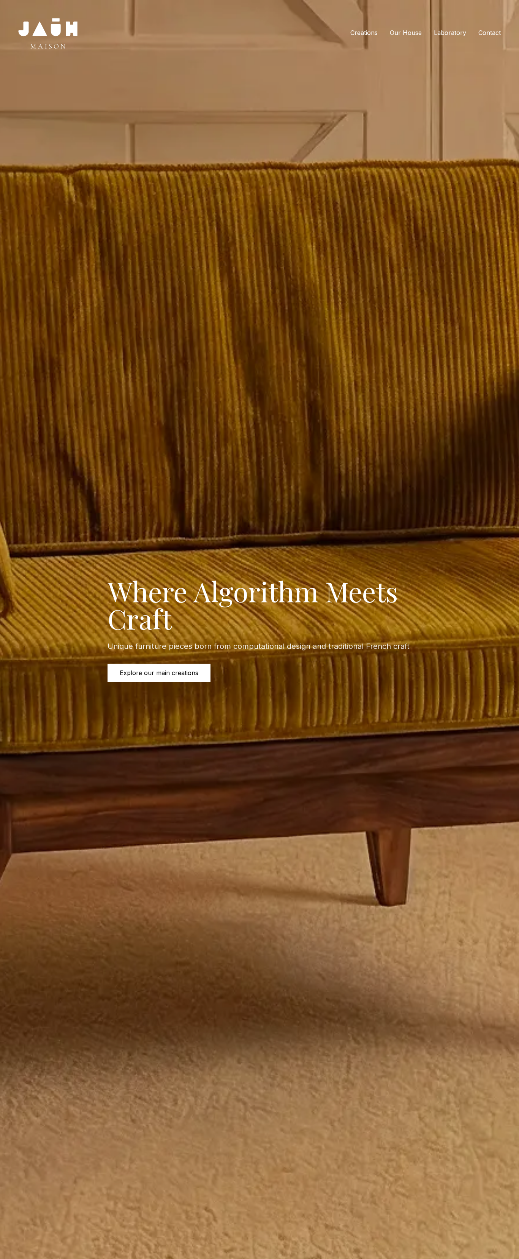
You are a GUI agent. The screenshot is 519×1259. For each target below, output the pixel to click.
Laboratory (450, 32)
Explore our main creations (159, 673)
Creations (364, 32)
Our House (406, 32)
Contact (489, 32)
